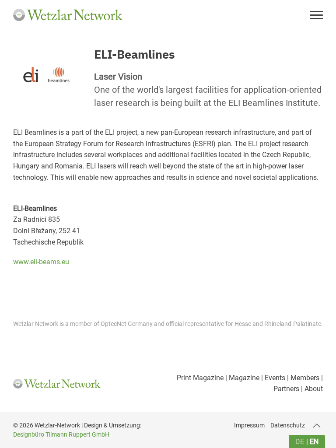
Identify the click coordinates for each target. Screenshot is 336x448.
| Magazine (241, 378)
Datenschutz (287, 425)
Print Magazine (200, 378)
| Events (272, 378)
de (299, 442)
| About (311, 389)
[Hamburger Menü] (316, 16)
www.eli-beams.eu (41, 262)
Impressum (249, 425)
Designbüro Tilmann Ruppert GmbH (61, 434)
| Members (302, 378)
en (314, 442)
